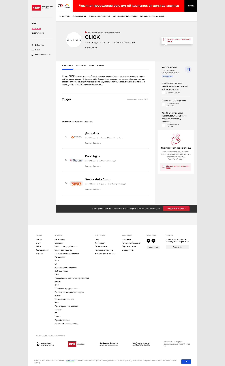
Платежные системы (104, 250)
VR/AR (57, 281)
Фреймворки (100, 243)
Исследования (42, 250)
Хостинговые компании (105, 253)
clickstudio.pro (91, 48)
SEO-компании (61, 271)
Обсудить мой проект (176, 209)
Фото (57, 303)
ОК (186, 362)
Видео (57, 296)
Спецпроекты (128, 250)
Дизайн (58, 310)
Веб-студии (60, 239)
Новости (39, 253)
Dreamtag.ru (92, 156)
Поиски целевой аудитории (174, 101)
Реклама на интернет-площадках (69, 292)
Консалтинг (60, 257)
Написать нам (153, 247)
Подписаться (177, 247)
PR (56, 313)
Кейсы (38, 246)
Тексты (58, 317)
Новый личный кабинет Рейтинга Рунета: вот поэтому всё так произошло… (175, 86)
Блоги (38, 243)
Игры (57, 260)
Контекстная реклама (64, 299)
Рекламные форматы (131, 243)
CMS (97, 239)
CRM (57, 274)
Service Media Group (97, 179)
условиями (70, 360)
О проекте (126, 239)
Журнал (35, 23)
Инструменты (38, 33)
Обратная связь (129, 246)
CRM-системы (101, 246)
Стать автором (167, 76)
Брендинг (59, 243)
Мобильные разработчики (66, 246)
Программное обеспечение (67, 253)
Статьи (39, 239)
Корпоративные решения (66, 267)
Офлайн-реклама (62, 320)
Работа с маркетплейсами (66, 324)
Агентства (36, 28)
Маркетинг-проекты (63, 250)
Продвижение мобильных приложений (72, 278)
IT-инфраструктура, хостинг (67, 289)
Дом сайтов (92, 133)
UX (56, 264)
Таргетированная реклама (66, 306)
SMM (57, 285)
